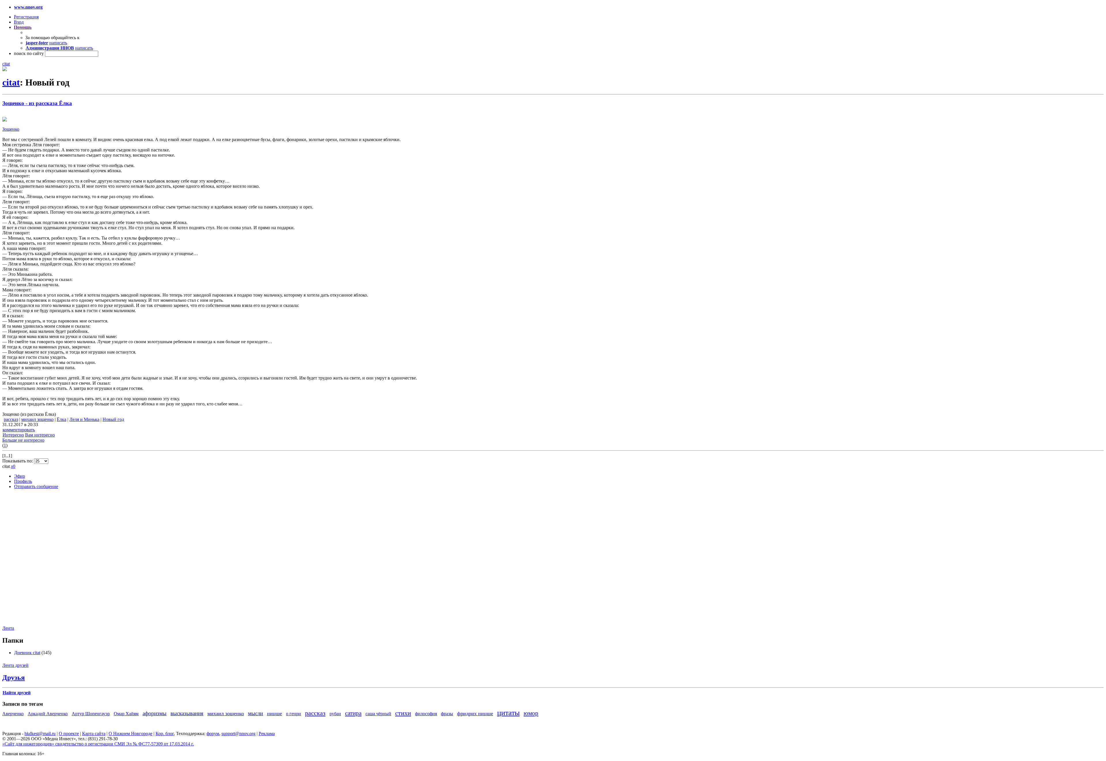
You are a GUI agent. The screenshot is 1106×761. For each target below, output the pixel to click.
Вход (19, 22)
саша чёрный (378, 713)
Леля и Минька (84, 419)
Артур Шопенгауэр (91, 713)
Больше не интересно (23, 440)
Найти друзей (17, 692)
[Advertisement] (36, 561)
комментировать (19, 429)
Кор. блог (165, 733)
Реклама (267, 733)
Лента (8, 628)
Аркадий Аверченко (48, 713)
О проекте (69, 733)
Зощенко (10, 129)
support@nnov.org (238, 733)
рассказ (11, 419)
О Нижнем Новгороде (130, 733)
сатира (353, 713)
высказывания (187, 713)
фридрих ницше (475, 713)
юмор (531, 713)
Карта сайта (93, 733)
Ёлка (61, 419)
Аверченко (13, 713)
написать (58, 42)
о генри (293, 713)
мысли (255, 713)
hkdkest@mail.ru (40, 733)
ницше (274, 713)
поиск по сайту (29, 53)
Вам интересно (40, 434)
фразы (447, 713)
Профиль (23, 481)
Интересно (13, 434)
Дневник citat (27, 652)
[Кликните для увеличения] (4, 69)
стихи (403, 713)
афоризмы (154, 713)
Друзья (13, 677)
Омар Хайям (126, 713)
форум (213, 733)
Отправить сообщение (36, 486)
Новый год (113, 419)
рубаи (335, 713)
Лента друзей (15, 665)
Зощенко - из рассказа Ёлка (37, 103)
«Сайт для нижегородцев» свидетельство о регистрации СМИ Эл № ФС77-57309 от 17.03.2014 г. (98, 743)
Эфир (19, 476)
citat (6, 63)
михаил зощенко (37, 419)
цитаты (508, 713)
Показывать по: (18, 460)
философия (426, 713)
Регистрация (26, 16)
